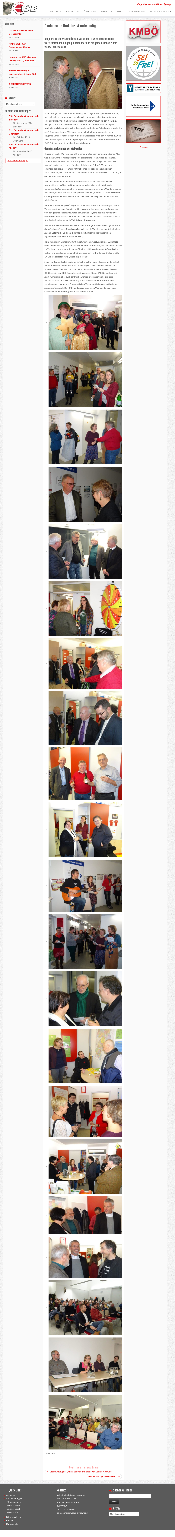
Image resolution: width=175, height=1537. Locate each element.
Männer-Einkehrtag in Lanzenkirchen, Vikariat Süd (22, 72)
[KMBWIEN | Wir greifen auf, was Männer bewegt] (20, 8)
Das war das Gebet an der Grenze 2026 (21, 32)
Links (119, 11)
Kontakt (105, 11)
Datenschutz (12, 1524)
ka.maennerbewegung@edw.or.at (72, 1513)
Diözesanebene (14, 1502)
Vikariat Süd (12, 1512)
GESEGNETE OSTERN (20, 84)
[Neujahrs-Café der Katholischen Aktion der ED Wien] (85, 322)
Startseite (55, 11)
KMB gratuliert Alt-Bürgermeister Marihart (20, 45)
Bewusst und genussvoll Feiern (104, 1476)
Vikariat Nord (13, 1505)
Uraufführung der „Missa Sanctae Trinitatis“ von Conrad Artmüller (79, 1472)
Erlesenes (144, 147)
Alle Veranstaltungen (18, 160)
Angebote (71, 11)
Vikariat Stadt (13, 1509)
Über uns (89, 11)
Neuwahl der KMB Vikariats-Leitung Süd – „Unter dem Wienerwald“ (22, 59)
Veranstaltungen (160, 11)
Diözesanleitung (13, 1517)
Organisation (135, 11)
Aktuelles (10, 1495)
